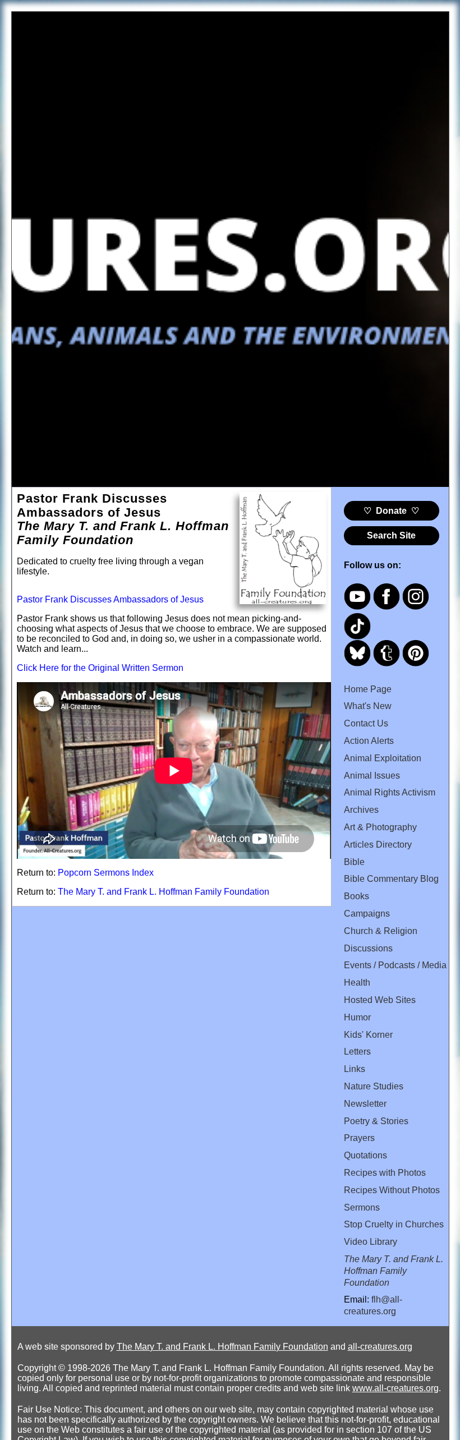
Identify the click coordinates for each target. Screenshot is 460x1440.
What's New (368, 706)
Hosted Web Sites (380, 1000)
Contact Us (366, 723)
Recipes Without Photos (392, 1190)
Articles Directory (378, 844)
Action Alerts (369, 741)
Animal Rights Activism (389, 792)
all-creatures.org (380, 1346)
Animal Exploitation (382, 758)
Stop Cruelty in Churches (394, 1224)
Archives (361, 810)
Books (356, 896)
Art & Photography (380, 827)
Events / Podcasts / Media (395, 965)
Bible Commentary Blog (391, 879)
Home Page (368, 689)
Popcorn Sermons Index (106, 872)
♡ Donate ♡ (391, 511)
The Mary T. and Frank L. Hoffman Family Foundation (163, 891)
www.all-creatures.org (395, 1388)
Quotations (365, 1155)
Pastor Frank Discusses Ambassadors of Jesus (110, 599)
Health (357, 982)
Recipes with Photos (385, 1172)
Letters (357, 1051)
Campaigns (367, 913)
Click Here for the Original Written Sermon (100, 668)
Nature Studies (373, 1086)
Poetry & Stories (376, 1121)
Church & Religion (380, 931)
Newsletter (365, 1103)
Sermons (362, 1207)
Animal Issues (372, 775)
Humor (357, 1017)
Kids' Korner (368, 1034)
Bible (354, 862)
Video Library (370, 1241)
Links (354, 1069)
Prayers (359, 1138)
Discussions (368, 948)
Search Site (391, 535)
